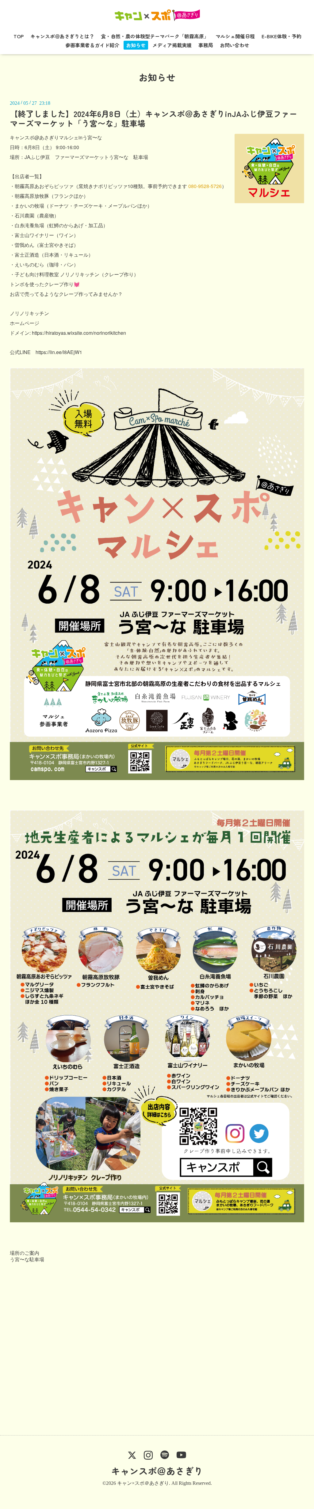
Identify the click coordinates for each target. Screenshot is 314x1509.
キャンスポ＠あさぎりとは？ (62, 36)
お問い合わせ (234, 45)
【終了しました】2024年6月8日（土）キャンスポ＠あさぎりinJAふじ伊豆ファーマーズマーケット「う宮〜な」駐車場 (153, 118)
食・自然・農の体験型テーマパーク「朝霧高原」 (155, 36)
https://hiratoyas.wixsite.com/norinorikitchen (79, 332)
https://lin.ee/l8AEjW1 (59, 352)
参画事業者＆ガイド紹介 (92, 45)
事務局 (205, 45)
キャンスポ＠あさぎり (157, 1470)
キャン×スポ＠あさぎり (143, 1483)
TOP (18, 36)
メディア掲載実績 (172, 45)
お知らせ (136, 45)
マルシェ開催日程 (235, 36)
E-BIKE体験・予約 (281, 36)
